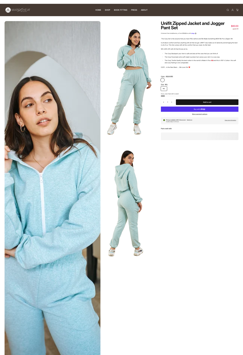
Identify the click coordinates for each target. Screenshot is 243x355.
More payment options (199, 114)
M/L (164, 88)
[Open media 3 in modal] (128, 200)
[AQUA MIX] (162, 80)
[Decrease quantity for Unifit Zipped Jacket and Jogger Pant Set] (163, 102)
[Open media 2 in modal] (128, 80)
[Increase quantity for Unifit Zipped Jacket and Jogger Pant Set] (172, 102)
